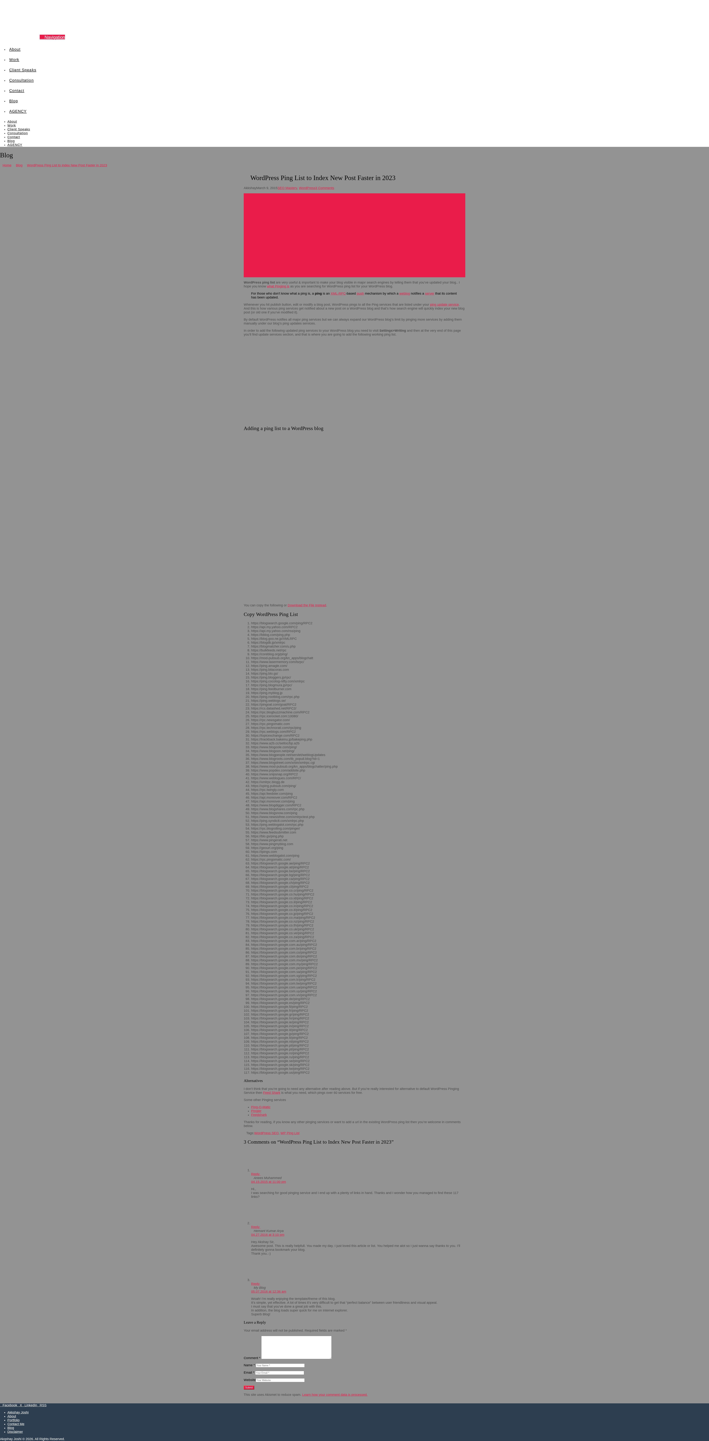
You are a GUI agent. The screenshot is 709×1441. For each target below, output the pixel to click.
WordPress (307, 188)
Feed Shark (271, 1093)
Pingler (256, 1111)
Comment (252, 1358)
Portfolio (13, 1420)
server (429, 293)
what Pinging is (278, 286)
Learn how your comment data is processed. (335, 1395)
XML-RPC (338, 293)
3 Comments (324, 188)
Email (249, 1372)
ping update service (444, 304)
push (360, 293)
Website (250, 1380)
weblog (404, 293)
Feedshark (259, 1115)
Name (249, 1365)
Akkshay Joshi (18, 1412)
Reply (256, 1174)
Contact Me (15, 1424)
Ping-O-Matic (260, 1107)
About (11, 1416)
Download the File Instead (307, 605)
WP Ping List (289, 1133)
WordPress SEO (266, 1133)
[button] (52, 37)
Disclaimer (15, 1432)
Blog (10, 1428)
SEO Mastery (287, 188)
